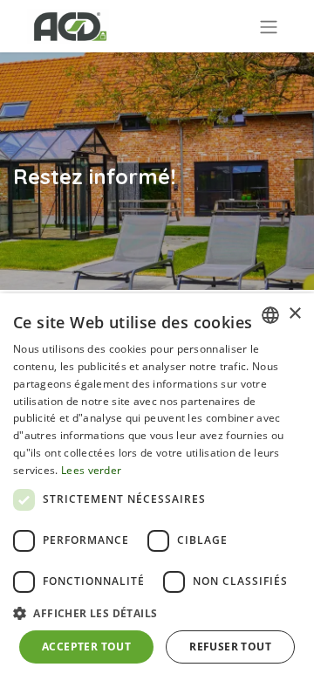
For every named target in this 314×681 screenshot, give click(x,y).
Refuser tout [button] (230, 646)
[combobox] (270, 315)
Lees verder (91, 470)
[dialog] (157, 487)
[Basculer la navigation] (268, 26)
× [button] (294, 313)
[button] (157, 612)
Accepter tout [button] (86, 646)
